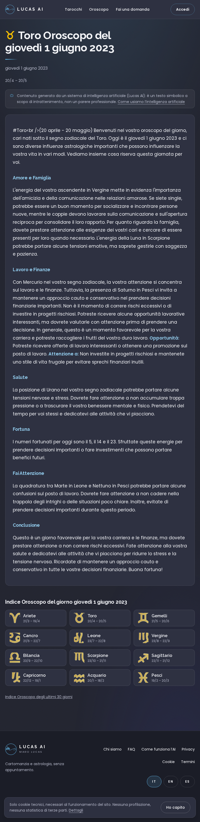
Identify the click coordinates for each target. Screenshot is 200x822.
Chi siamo (112, 749)
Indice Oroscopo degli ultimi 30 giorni (38, 696)
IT (154, 781)
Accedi (182, 9)
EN (170, 781)
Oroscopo (99, 9)
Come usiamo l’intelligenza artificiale (151, 101)
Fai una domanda (132, 9)
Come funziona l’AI (158, 749)
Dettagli (76, 810)
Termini (188, 761)
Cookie (168, 761)
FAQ (131, 749)
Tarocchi (73, 9)
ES (187, 781)
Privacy (188, 749)
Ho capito (175, 807)
